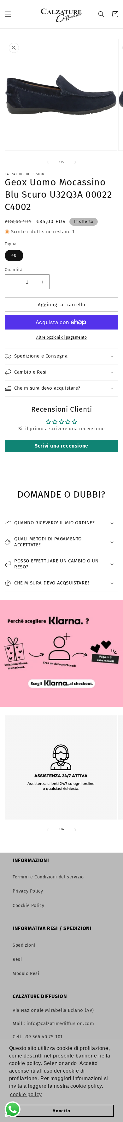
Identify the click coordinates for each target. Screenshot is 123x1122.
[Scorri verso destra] (75, 162)
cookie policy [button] (26, 1094)
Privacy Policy (28, 891)
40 (14, 255)
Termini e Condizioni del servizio (48, 877)
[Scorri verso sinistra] (48, 162)
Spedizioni (24, 945)
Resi (17, 959)
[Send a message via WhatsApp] (12, 1109)
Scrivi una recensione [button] (61, 446)
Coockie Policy (28, 905)
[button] (8, 14)
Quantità (13, 269)
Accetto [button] (61, 1110)
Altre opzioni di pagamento (61, 337)
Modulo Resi (26, 973)
